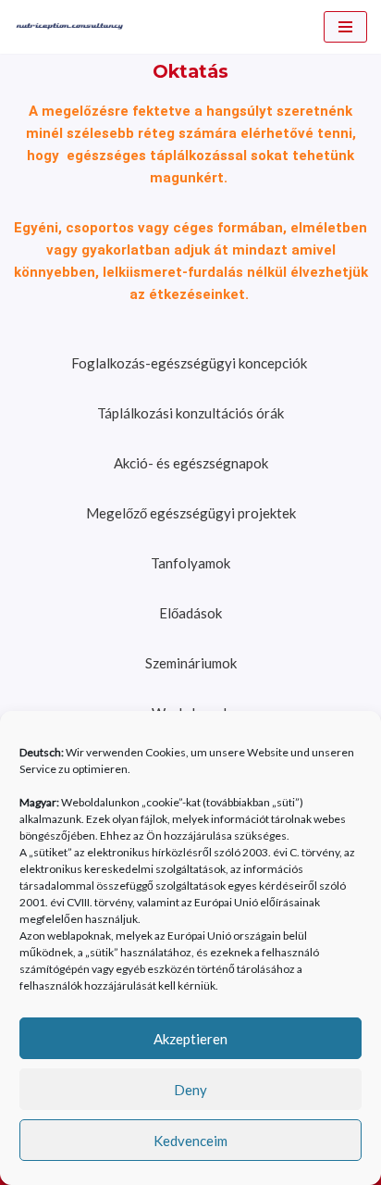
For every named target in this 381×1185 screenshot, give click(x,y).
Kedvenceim (190, 1140)
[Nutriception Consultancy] (69, 27)
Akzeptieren (190, 1038)
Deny (190, 1089)
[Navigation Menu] (345, 27)
